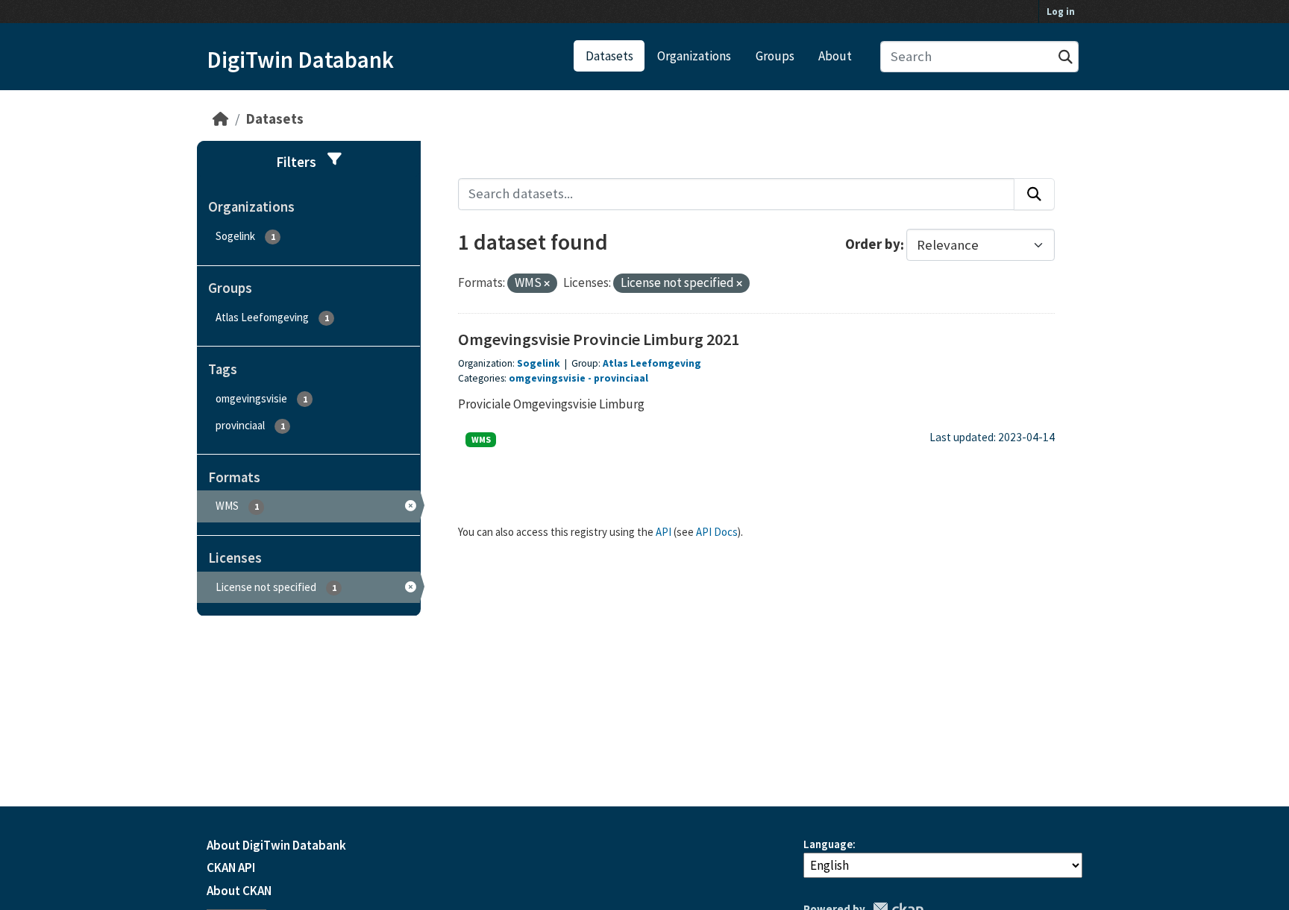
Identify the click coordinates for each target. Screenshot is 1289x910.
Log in (1061, 11)
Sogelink (538, 363)
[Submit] (1065, 57)
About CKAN (239, 890)
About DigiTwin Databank (276, 845)
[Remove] (547, 284)
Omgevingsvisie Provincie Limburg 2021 (598, 339)
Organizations (694, 56)
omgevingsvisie (547, 378)
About (835, 56)
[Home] (220, 118)
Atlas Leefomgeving (652, 363)
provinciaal (621, 378)
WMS (481, 439)
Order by (872, 244)
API (663, 532)
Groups (775, 56)
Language (828, 844)
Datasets (609, 56)
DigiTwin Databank (300, 59)
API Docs (717, 532)
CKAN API (231, 867)
